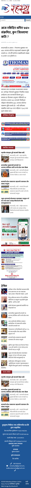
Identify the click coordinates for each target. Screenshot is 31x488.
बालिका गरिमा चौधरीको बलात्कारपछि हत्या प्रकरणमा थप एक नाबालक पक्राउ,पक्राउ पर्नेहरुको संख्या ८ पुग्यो (18, 291)
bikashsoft (14, 486)
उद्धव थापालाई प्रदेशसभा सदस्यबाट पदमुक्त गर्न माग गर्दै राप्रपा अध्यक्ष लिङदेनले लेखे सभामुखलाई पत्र (17, 355)
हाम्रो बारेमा (27, 483)
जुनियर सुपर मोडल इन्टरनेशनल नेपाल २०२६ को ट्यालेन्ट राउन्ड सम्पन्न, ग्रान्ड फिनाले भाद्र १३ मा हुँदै (18, 347)
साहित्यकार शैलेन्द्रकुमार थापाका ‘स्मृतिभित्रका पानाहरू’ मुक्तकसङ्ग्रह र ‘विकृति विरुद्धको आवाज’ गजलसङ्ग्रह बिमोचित (15, 364)
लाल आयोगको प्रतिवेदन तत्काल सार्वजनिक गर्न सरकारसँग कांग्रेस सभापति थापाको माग (17, 323)
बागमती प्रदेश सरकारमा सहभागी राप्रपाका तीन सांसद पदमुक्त (17, 338)
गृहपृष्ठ (2, 17)
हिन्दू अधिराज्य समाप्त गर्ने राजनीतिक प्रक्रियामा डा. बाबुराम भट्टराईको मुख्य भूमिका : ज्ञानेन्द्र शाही (18, 299)
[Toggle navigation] (30, 17)
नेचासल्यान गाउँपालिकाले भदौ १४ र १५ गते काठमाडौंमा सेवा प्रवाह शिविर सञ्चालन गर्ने (18, 331)
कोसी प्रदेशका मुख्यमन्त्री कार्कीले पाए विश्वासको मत (18, 306)
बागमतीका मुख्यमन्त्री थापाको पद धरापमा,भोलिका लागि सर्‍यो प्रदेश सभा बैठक (18, 315)
